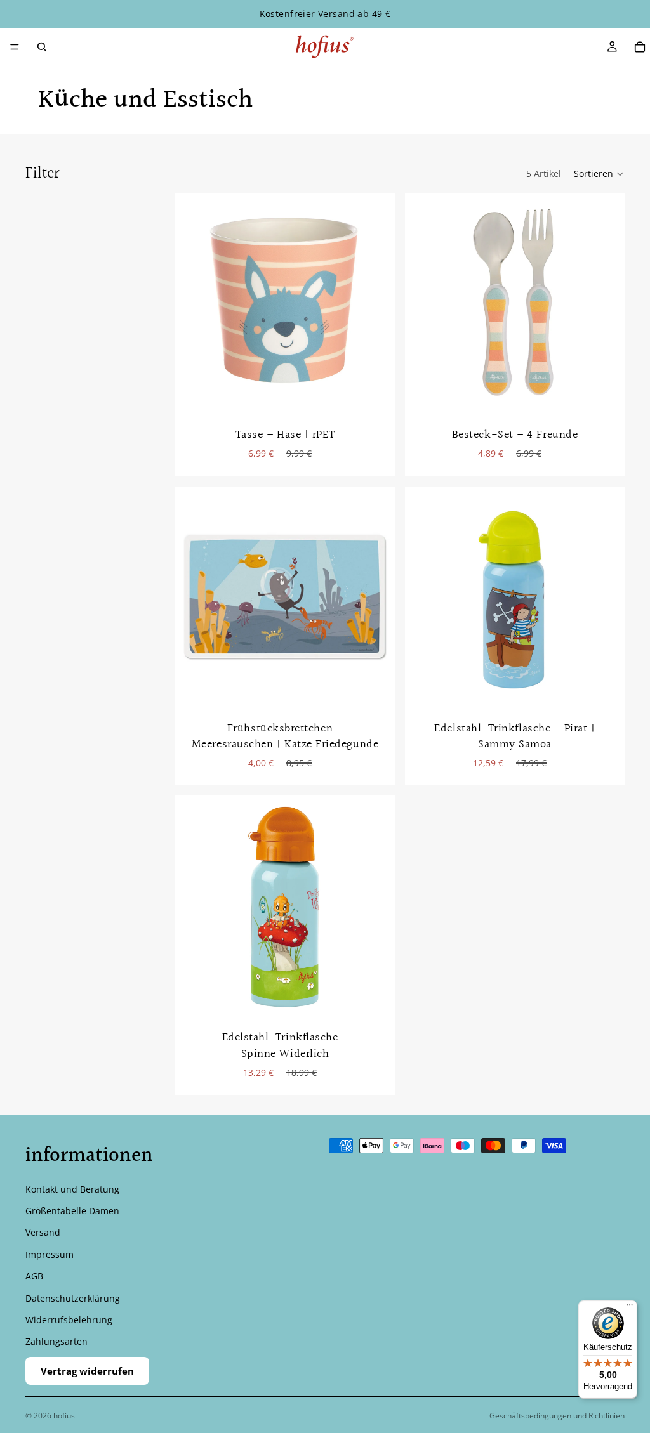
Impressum (49, 1254)
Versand (42, 1232)
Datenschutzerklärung (72, 1298)
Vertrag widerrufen (87, 1370)
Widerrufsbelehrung (68, 1320)
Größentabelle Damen (72, 1211)
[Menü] (14, 47)
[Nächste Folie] (606, 596)
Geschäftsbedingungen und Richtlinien (557, 1415)
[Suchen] (42, 47)
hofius (64, 1415)
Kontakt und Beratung (72, 1189)
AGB (34, 1276)
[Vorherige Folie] (424, 596)
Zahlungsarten (56, 1341)
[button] (599, 174)
